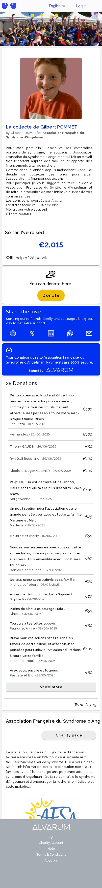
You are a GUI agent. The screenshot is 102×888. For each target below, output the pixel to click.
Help (51, 848)
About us (51, 860)
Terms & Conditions (51, 854)
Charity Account (51, 843)
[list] (51, 541)
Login (51, 837)
